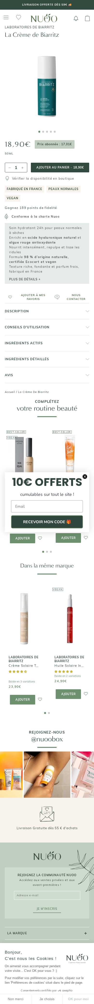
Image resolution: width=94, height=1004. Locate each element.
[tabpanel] (47, 83)
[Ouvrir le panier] (87, 18)
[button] (28, 297)
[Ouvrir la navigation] (6, 17)
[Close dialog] (84, 476)
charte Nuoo (49, 216)
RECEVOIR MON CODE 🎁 (47, 521)
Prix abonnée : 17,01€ (54, 144)
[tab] (39, 132)
